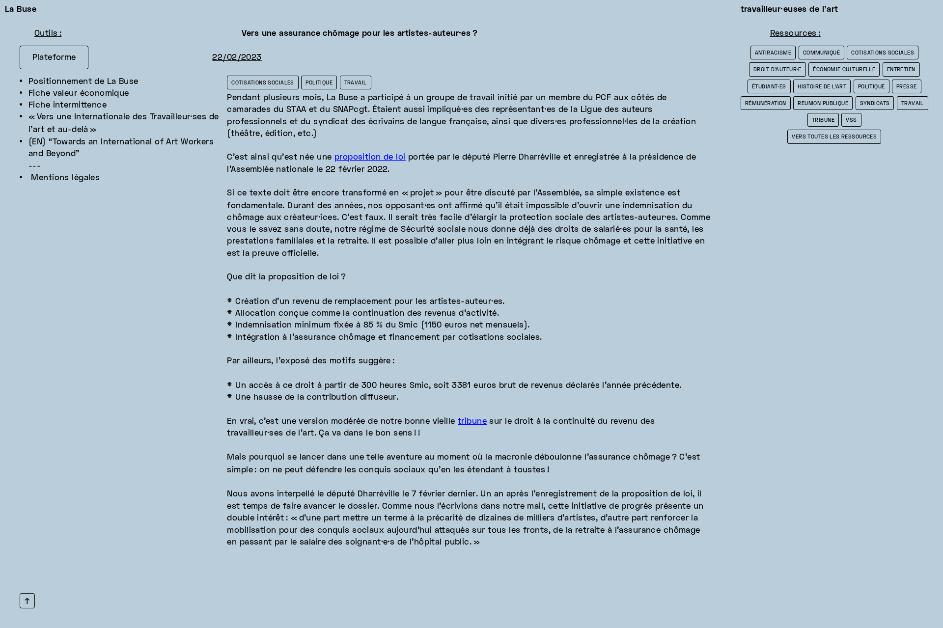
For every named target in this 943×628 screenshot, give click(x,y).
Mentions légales (64, 178)
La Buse (20, 10)
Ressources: (795, 34)
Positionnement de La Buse (83, 82)
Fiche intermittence (67, 105)
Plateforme (54, 58)
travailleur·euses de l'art (789, 10)
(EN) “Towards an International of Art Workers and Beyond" (122, 148)
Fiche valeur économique (78, 94)
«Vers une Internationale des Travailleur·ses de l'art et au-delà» (125, 123)
